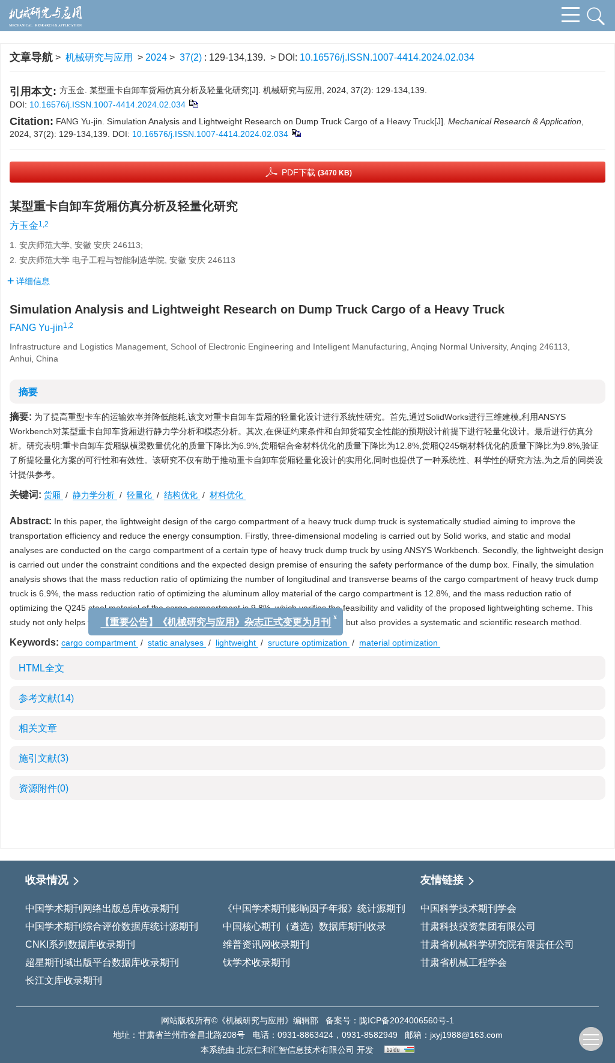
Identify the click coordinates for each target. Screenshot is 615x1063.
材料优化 (228, 495)
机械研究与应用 (99, 57)
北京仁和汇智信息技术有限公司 (295, 1050)
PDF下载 (317, 172)
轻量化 (140, 495)
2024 (156, 57)
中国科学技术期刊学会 (468, 908)
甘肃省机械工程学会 (463, 962)
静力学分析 (95, 495)
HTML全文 (41, 668)
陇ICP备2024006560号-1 (406, 1020)
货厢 (53, 495)
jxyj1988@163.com (466, 1035)
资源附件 (43, 788)
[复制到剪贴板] (193, 103)
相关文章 (38, 728)
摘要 (28, 392)
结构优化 (182, 495)
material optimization (399, 642)
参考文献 (46, 698)
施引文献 (43, 758)
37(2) (192, 57)
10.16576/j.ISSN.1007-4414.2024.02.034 (387, 57)
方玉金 (24, 225)
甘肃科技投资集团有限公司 (478, 926)
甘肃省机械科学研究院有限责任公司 (497, 944)
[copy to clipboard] (295, 132)
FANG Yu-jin (36, 328)
